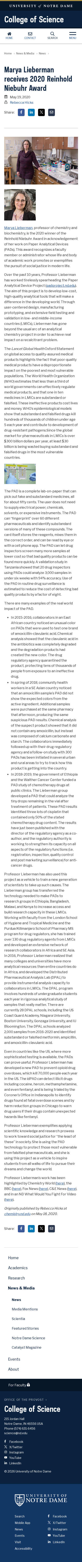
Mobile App (22, 1523)
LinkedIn (15, 1463)
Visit (18, 1542)
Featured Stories (25, 1328)
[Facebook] (21, 112)
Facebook (16, 1441)
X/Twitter (15, 1447)
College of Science (34, 19)
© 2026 (9, 1471)
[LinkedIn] (31, 112)
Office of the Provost (24, 1399)
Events (14, 1359)
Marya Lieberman (18, 228)
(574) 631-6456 (24, 1428)
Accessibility (23, 1548)
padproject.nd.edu (60, 286)
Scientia (18, 1319)
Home (9, 38)
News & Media (25, 53)
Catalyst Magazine (26, 1347)
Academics (18, 1268)
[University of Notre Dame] (41, 1500)
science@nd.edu (15, 1433)
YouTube (15, 1458)
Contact (30, 38)
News (42, 53)
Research (16, 1278)
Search (53, 38)
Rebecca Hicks (21, 103)
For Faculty (17, 1385)
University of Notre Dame (41, 6)
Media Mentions (25, 1309)
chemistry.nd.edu (17, 1214)
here (60, 1183)
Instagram (16, 1452)
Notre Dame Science (28, 1338)
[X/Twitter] (41, 112)
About (13, 1369)
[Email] (51, 112)
